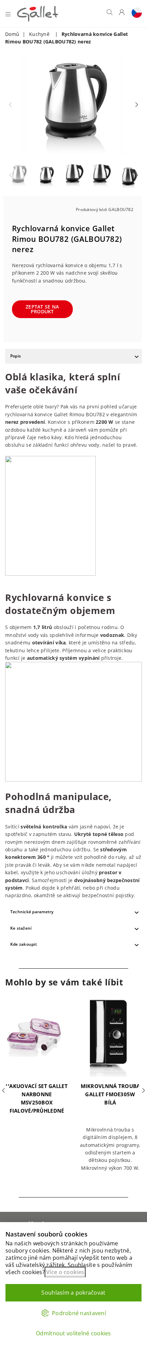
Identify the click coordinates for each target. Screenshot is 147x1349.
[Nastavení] (135, 13)
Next (137, 105)
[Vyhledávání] (110, 13)
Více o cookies (65, 1272)
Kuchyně (39, 34)
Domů (12, 34)
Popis (15, 356)
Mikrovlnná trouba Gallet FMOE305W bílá (110, 1094)
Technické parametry (32, 912)
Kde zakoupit (23, 944)
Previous (10, 105)
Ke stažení (20, 928)
